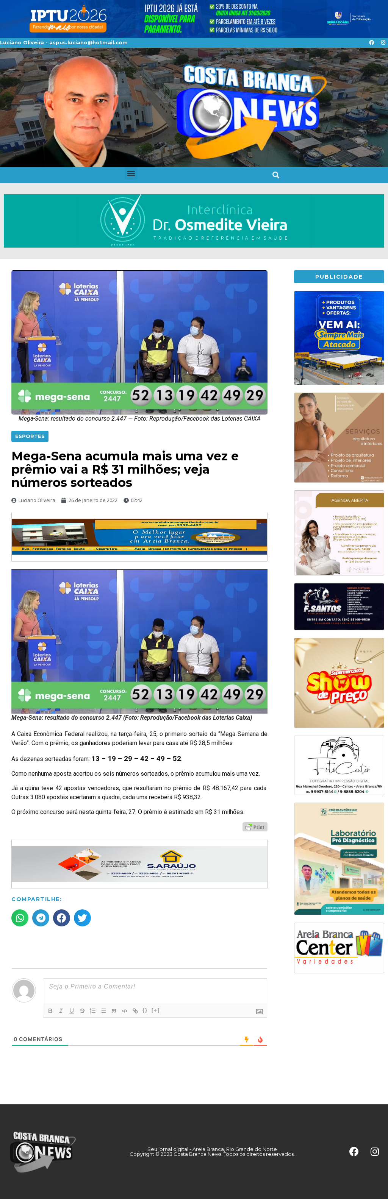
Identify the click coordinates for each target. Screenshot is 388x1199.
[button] (131, 173)
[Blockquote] (114, 1010)
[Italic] (61, 1010)
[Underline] (71, 1010)
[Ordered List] (93, 1010)
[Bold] (50, 1010)
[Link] (135, 1010)
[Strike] (82, 1010)
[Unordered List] (103, 1010)
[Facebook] (371, 43)
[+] (156, 1010)
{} (145, 1010)
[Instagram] (383, 43)
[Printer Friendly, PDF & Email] (255, 826)
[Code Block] (124, 1010)
